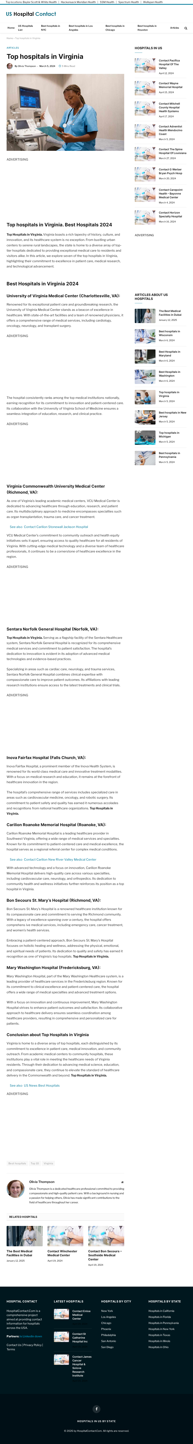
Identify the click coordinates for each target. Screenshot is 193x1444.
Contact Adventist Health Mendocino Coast (170, 130)
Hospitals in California (161, 1310)
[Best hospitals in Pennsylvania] (145, 458)
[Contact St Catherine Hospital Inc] (61, 1337)
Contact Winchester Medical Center (62, 1253)
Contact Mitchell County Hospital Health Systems (169, 107)
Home (11, 27)
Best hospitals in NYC (50, 28)
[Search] (185, 28)
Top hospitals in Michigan (169, 434)
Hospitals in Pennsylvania (164, 1322)
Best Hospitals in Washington (169, 373)
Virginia (48, 1163)
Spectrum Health (128, 2)
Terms (11, 1349)
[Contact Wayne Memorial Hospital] (145, 88)
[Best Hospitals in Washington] (145, 377)
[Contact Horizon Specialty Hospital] (145, 217)
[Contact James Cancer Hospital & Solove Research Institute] (61, 1359)
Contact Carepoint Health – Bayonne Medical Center (170, 193)
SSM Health (107, 2)
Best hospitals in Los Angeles (81, 28)
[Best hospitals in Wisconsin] (145, 336)
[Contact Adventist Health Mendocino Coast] (145, 131)
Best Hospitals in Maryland (169, 353)
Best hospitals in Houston (147, 28)
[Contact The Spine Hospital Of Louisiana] (145, 154)
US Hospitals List (25, 28)
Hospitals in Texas (159, 1335)
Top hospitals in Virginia (169, 394)
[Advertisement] (65, 188)
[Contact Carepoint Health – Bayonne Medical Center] (145, 195)
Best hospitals (17, 1163)
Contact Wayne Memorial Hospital (170, 85)
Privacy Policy (32, 1345)
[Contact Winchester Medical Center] (65, 1236)
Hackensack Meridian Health (78, 2)
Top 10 (35, 1163)
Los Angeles (108, 1316)
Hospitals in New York (162, 1329)
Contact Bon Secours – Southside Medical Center (105, 1255)
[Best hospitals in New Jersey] (145, 417)
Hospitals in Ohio (158, 1347)
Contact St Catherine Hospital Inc (80, 1337)
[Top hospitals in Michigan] (145, 438)
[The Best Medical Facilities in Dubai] (25, 1236)
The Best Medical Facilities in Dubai (19, 1253)
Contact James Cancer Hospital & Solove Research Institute (82, 1366)
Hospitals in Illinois (159, 1341)
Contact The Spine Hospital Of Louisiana (172, 151)
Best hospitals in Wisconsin (169, 333)
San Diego (107, 1347)
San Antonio (108, 1341)
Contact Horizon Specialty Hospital (170, 214)
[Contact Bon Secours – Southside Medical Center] (106, 1236)
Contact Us (14, 1345)
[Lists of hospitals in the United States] (31, 13)
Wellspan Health (153, 2)
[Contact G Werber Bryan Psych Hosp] (145, 174)
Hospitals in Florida (160, 1316)
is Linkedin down (31, 1336)
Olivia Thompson (27, 66)
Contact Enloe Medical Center (81, 1314)
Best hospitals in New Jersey (172, 414)
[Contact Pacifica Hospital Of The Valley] (145, 65)
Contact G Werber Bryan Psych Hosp (170, 171)
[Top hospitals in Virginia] (145, 397)
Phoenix (106, 1329)
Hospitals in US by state (96, 1421)
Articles (174, 27)
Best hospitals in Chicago (115, 28)
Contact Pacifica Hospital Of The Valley (169, 64)
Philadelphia (108, 1335)
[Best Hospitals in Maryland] (145, 356)
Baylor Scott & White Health (40, 2)
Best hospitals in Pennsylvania (169, 454)
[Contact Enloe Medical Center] (61, 1314)
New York (107, 1310)
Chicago (106, 1322)
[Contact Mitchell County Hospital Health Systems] (145, 108)
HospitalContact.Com (89, 1430)
